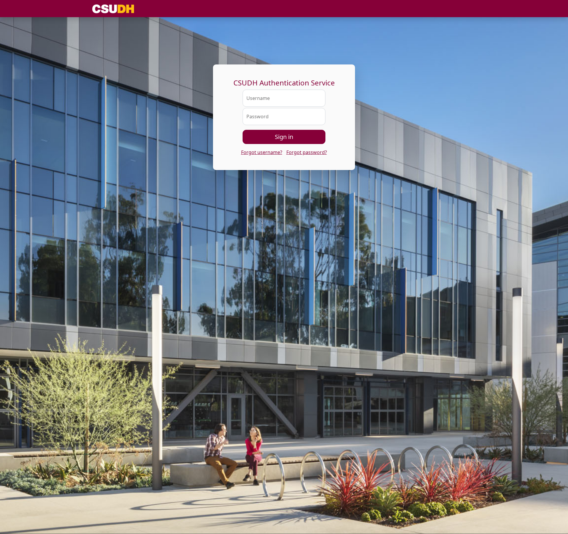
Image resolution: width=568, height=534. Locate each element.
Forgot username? (261, 152)
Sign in (284, 137)
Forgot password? (306, 152)
